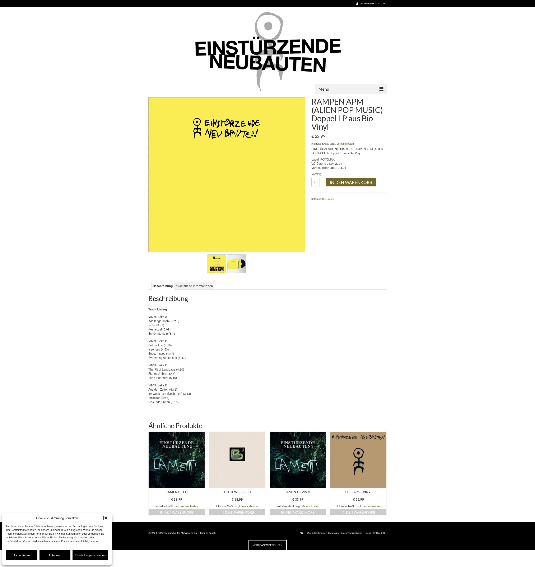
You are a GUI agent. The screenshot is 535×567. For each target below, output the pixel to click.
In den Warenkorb (351, 182)
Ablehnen (54, 555)
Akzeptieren (22, 555)
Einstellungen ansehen (90, 555)
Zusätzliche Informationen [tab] (194, 286)
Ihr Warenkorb (372, 3)
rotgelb (212, 533)
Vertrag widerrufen (268, 545)
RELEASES (328, 198)
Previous (152, 473)
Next (383, 473)
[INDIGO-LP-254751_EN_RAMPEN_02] (217, 263)
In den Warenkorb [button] (177, 512)
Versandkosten (345, 144)
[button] (106, 518)
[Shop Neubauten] (267, 52)
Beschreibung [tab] (163, 286)
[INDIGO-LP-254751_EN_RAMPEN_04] (236, 263)
